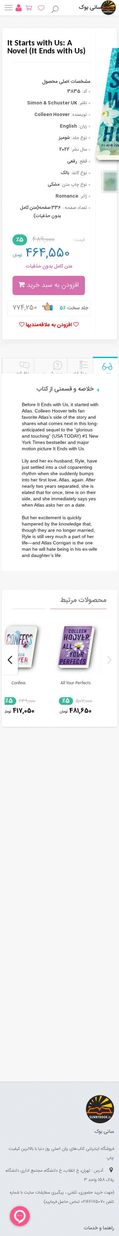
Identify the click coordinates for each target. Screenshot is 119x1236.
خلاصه (105, 375)
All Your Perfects (75, 683)
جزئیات (80, 374)
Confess (18, 683)
